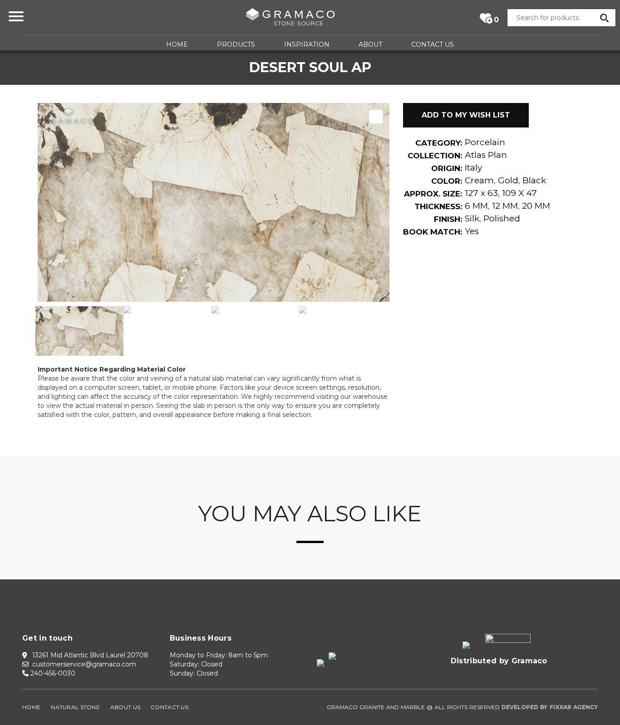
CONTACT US (432, 44)
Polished (501, 218)
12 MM (505, 206)
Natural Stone (75, 707)
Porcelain (485, 142)
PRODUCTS (236, 44)
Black (534, 180)
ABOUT (370, 44)
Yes (472, 231)
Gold (508, 180)
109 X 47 (519, 193)
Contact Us (169, 707)
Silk (472, 218)
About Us (125, 707)
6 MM (476, 206)
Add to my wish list (466, 115)
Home (31, 707)
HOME (177, 44)
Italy (473, 167)
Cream (479, 180)
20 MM (536, 206)
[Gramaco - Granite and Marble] (290, 19)
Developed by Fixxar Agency (550, 707)
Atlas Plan (486, 155)
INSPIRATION (307, 44)
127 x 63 (481, 193)
